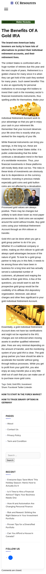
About (10, 423)
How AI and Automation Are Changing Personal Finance (20, 505)
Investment (26, 384)
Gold (9, 384)
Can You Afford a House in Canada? (19, 535)
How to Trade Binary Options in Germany (20, 401)
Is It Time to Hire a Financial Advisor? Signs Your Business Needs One (20, 494)
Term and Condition (17, 441)
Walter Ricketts (23, 22)
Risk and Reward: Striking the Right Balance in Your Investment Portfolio (22, 515)
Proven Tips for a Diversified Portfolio (20, 526)
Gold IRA (16, 384)
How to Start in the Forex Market (22, 394)
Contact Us (12, 429)
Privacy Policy (14, 435)
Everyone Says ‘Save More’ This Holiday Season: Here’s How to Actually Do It (22, 482)
